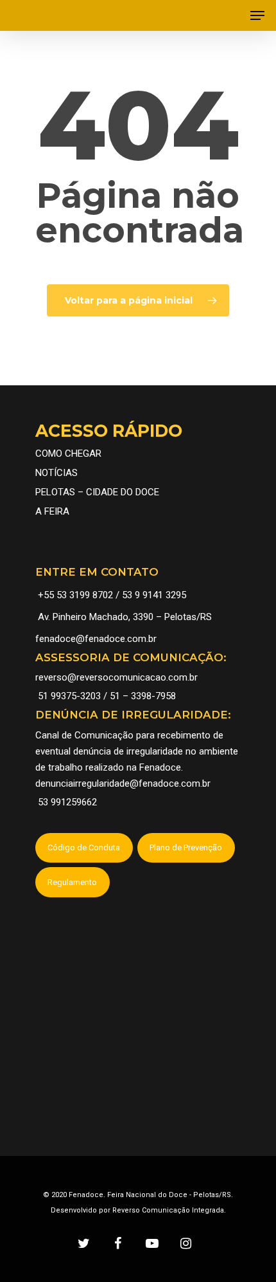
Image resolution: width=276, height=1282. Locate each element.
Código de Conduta (83, 847)
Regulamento (72, 882)
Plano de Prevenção (186, 847)
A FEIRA (52, 511)
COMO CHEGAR (68, 453)
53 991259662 (67, 802)
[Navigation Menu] (257, 15)
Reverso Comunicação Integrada (168, 1210)
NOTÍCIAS (56, 473)
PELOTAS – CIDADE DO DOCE (97, 492)
